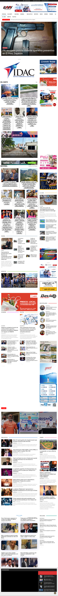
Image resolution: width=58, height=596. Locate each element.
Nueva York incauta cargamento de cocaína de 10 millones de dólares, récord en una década (9, 519)
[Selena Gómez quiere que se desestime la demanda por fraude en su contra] (6, 483)
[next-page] (3, 289)
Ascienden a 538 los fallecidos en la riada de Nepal (21, 262)
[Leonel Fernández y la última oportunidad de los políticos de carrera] (48, 490)
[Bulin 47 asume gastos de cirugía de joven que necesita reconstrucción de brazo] (6, 443)
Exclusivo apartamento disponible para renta (17, 155)
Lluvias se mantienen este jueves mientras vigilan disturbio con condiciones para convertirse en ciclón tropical (51, 239)
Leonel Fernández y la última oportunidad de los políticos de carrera (48, 498)
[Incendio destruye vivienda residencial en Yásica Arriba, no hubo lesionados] (9, 91)
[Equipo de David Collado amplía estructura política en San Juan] (22, 354)
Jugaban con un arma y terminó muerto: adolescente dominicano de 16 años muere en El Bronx (9, 554)
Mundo (2, 250)
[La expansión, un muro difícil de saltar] (48, 444)
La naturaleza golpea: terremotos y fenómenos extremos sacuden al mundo (21, 241)
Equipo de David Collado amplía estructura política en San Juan (31, 353)
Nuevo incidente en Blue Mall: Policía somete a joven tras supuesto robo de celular (51, 333)
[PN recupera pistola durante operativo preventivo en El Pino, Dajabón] (19, 194)
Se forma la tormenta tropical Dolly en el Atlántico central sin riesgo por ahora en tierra (51, 233)
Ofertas (4, 152)
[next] (55, 19)
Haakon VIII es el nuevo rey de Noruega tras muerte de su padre (21, 256)
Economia (3, 325)
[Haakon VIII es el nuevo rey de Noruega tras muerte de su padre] (15, 257)
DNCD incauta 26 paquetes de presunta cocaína (51, 321)
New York (2, 539)
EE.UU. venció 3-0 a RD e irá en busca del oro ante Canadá (19, 285)
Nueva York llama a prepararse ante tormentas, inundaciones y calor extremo (28, 554)
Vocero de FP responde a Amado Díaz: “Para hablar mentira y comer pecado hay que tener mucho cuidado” (31, 342)
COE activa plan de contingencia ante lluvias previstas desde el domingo (47, 209)
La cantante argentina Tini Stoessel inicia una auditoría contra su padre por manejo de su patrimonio (24, 470)
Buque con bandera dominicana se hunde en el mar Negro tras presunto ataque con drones (21, 249)
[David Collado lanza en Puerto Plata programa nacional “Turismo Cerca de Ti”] (47, 423)
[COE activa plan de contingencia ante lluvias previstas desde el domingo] (48, 200)
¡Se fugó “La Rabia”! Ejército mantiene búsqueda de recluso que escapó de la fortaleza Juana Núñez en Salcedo (19, 226)
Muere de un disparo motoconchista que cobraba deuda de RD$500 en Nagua (19, 122)
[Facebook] (2, 0)
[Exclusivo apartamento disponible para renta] (19, 148)
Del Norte (10, 419)
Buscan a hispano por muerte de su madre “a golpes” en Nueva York (28, 536)
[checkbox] (55, 593)
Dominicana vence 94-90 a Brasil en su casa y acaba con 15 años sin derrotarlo (7, 285)
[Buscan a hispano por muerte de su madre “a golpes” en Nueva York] (29, 544)
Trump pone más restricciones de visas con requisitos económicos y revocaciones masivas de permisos (29, 519)
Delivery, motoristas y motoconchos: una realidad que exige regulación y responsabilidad (48, 474)
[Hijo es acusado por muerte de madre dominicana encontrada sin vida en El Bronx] (9, 545)
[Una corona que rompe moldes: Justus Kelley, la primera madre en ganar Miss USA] (6, 452)
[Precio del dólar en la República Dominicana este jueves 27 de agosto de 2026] (4, 356)
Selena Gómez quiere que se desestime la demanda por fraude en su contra (23, 480)
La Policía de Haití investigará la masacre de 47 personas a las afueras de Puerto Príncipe (33, 249)
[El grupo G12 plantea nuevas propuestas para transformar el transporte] (9, 175)
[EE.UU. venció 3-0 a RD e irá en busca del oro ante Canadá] (19, 280)
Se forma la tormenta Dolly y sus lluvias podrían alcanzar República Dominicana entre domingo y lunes (51, 226)
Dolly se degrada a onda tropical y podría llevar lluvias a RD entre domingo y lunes (51, 220)
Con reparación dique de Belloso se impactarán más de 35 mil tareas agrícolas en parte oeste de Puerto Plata (29, 101)
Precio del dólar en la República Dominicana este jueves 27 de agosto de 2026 (13, 355)
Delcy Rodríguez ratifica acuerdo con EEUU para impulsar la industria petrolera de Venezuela (32, 224)
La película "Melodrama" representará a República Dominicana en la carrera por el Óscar (25, 489)
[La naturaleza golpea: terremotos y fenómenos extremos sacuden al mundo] (15, 241)
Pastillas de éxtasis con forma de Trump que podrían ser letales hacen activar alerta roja (33, 241)
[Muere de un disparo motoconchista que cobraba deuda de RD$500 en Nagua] (19, 112)
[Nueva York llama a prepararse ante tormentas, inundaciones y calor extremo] (29, 562)
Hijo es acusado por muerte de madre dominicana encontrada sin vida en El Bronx (9, 536)
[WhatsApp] (6, 0)
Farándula (15, 462)
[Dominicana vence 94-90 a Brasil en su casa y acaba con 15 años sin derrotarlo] (7, 280)
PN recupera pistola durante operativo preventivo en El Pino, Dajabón (19, 202)
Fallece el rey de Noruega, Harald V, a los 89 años (33, 255)
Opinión (41, 454)
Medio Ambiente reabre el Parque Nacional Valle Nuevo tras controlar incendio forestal (51, 314)
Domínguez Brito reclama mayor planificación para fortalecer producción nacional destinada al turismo (31, 359)
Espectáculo (15, 452)
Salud (14, 501)
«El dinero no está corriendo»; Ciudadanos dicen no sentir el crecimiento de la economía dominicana (12, 349)
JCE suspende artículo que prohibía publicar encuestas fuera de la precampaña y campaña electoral (28, 330)
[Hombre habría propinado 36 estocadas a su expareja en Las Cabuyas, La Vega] (32, 112)
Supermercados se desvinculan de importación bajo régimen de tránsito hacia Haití (12, 361)
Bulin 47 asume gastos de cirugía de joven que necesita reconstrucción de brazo (25, 440)
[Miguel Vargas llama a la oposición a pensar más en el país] (22, 349)
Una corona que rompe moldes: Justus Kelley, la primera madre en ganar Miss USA (25, 450)
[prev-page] (2, 289)
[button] (55, 14)
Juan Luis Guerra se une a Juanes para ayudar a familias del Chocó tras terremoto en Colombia (25, 459)
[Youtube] (8, 0)
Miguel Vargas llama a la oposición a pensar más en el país (31, 348)
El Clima (41, 206)
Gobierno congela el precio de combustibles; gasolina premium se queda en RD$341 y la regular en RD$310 (9, 330)
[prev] (53, 19)
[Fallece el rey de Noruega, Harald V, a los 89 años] (28, 256)
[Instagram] (3, 0)
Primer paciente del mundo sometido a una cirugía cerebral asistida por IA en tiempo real (24, 499)
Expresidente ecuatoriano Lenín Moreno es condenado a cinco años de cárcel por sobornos (27, 19)
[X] (5, 0)
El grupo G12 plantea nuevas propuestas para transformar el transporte (10, 183)
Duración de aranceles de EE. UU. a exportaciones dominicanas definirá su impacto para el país (13, 342)
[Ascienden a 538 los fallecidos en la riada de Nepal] (15, 262)
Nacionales (22, 325)
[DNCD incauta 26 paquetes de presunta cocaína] (6, 194)
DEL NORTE (4, 82)
